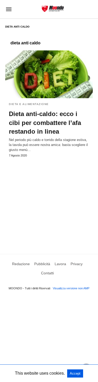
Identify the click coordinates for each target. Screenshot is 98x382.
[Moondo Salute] (53, 9)
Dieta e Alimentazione (29, 104)
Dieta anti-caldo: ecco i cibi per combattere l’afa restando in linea (45, 122)
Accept (75, 373)
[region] (49, 200)
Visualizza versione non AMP (71, 288)
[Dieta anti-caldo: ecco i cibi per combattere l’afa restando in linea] (49, 74)
